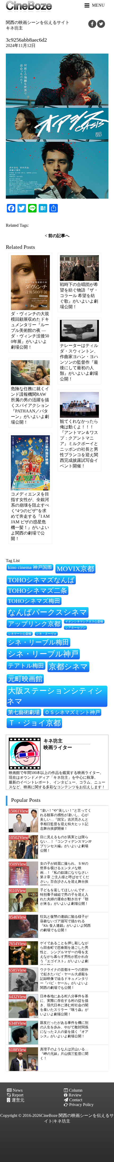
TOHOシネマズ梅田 (34, 601)
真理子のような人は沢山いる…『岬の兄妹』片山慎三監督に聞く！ (64, 1053)
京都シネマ (68, 666)
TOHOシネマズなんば (41, 580)
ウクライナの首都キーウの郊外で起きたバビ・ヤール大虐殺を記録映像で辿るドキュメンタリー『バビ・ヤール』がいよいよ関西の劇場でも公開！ (64, 979)
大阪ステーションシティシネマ (55, 696)
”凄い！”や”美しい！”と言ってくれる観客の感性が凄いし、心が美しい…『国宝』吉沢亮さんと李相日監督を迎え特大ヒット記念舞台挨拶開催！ (65, 819)
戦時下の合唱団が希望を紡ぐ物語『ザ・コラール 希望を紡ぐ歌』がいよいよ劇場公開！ (79, 295)
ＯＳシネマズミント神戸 (72, 712)
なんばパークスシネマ (47, 612)
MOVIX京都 (75, 569)
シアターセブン (75, 627)
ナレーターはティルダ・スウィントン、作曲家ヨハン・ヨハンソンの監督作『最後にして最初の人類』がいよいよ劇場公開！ (79, 362)
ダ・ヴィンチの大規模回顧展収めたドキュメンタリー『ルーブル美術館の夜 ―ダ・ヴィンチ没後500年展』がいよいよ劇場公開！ (30, 330)
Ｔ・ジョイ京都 (34, 723)
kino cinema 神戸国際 (30, 567)
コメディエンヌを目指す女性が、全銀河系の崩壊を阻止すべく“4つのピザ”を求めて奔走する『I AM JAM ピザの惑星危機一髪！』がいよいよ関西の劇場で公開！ (30, 516)
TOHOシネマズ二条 (37, 590)
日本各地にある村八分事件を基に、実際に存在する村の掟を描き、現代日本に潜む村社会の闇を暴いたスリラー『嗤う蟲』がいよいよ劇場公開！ (64, 1005)
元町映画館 (25, 679)
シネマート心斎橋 (19, 633)
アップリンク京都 (34, 623)
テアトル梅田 (26, 665)
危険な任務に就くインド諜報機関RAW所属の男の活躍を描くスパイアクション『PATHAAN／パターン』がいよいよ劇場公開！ (30, 405)
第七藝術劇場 (24, 712)
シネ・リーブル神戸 (43, 654)
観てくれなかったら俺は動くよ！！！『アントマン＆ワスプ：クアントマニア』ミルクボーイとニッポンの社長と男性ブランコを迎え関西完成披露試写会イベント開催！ (79, 443)
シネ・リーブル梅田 (38, 642)
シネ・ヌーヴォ (46, 633)
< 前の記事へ (57, 235)
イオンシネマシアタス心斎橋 (84, 621)
